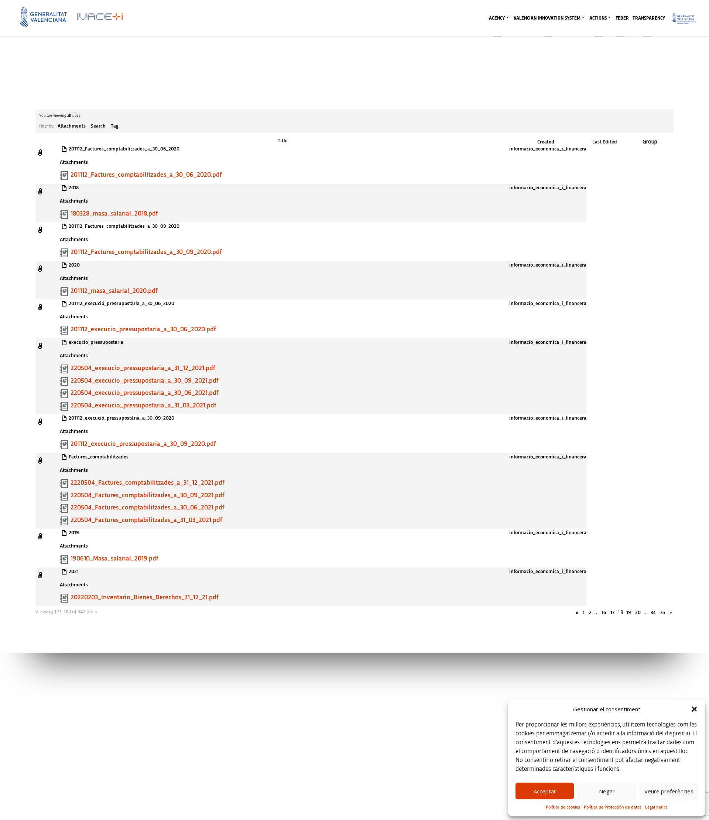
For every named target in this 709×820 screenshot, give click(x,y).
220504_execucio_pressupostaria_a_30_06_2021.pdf (145, 393)
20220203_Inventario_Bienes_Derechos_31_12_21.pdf (145, 597)
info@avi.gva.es (252, 697)
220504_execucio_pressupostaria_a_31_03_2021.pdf (143, 405)
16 (604, 612)
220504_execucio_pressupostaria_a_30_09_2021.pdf (145, 380)
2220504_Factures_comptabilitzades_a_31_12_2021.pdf (148, 483)
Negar (607, 791)
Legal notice (656, 807)
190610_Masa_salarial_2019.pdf (114, 558)
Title (283, 140)
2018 (74, 187)
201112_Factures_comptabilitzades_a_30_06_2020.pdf (146, 175)
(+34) (254, 728)
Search (98, 126)
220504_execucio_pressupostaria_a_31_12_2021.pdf (143, 368)
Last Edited (604, 142)
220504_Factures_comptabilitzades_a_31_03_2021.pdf (146, 520)
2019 (74, 532)
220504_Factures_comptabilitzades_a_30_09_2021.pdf (148, 495)
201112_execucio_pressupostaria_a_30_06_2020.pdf (143, 329)
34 (653, 612)
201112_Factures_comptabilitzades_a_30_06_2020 (124, 149)
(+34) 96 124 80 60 (254, 767)
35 (662, 612)
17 (612, 612)
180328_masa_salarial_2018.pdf (114, 213)
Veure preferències (668, 791)
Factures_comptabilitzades (99, 457)
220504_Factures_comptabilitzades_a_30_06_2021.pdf (148, 507)
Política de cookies (563, 807)
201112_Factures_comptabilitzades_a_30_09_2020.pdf (146, 252)
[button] (694, 709)
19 (628, 612)
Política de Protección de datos (612, 807)
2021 (74, 571)
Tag (115, 126)
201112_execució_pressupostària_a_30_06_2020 (121, 303)
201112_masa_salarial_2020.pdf (114, 291)
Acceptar (545, 791)
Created (545, 142)
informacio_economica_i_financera (547, 149)
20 (638, 612)
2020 (74, 265)
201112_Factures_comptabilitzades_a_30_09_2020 (124, 226)
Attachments (72, 126)
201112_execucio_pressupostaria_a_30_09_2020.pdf (143, 444)
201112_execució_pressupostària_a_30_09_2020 (121, 418)
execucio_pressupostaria (96, 342)
